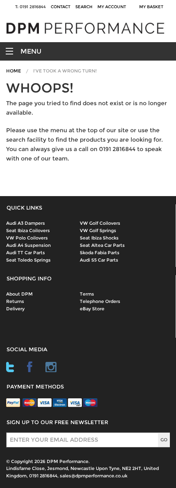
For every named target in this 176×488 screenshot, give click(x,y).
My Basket (152, 7)
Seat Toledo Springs (28, 260)
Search (84, 7)
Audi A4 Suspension (28, 245)
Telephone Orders (100, 301)
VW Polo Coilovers (27, 238)
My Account (111, 7)
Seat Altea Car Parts (102, 245)
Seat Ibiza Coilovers (28, 230)
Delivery (15, 309)
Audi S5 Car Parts (99, 260)
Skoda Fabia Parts (100, 252)
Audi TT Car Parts (25, 252)
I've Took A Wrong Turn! (65, 71)
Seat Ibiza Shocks (99, 238)
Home (13, 71)
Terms (87, 294)
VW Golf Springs (98, 230)
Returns (15, 301)
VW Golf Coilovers (100, 223)
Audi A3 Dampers (25, 223)
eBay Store (92, 309)
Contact (60, 7)
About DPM (19, 294)
